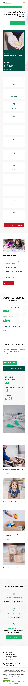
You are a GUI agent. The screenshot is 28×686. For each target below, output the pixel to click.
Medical (14, 108)
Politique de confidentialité (10, 683)
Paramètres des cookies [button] (17, 681)
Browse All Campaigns (14, 225)
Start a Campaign (17, 23)
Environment (14, 120)
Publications (14, 193)
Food (14, 84)
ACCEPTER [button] (7, 681)
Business (14, 181)
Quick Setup (8, 283)
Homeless (14, 144)
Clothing (14, 132)
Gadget (14, 169)
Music (14, 157)
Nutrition (14, 216)
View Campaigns (10, 362)
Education (14, 96)
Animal (14, 204)
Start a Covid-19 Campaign (14, 368)
